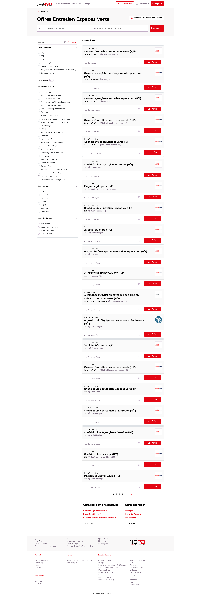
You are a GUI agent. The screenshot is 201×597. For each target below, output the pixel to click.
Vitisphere (134, 580)
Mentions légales (73, 544)
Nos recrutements (74, 539)
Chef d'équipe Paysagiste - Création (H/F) (108, 432)
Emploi (44, 11)
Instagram (104, 544)
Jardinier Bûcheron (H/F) (98, 229)
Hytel (37, 565)
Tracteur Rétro (135, 572)
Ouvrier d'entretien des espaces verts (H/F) (110, 51)
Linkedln (103, 541)
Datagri (101, 563)
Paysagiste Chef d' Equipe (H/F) (103, 475)
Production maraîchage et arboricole (98, 517)
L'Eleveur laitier (104, 570)
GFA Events (39, 568)
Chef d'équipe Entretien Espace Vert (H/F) (109, 208)
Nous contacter (41, 544)
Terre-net (133, 565)
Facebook (104, 539)
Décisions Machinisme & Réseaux (112, 565)
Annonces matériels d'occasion (79, 560)
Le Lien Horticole (105, 575)
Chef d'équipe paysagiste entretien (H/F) (108, 164)
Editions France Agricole (108, 568)
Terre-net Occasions (138, 568)
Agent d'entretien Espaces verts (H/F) (106, 141)
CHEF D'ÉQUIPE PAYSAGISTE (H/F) (104, 273)
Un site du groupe (137, 539)
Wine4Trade (134, 585)
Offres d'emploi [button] (61, 4)
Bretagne (129, 511)
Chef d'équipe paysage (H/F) (101, 454)
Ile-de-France (131, 517)
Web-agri (133, 582)
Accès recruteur (124, 4)
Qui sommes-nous (42, 539)
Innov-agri (39, 581)
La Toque (133, 570)
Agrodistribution (104, 560)
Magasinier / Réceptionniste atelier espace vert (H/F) (115, 251)
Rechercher (156, 28)
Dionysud (38, 583)
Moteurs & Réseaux (138, 560)
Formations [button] (77, 4)
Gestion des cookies (75, 541)
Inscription (157, 4)
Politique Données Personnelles (80, 546)
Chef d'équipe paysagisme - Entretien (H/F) (110, 410)
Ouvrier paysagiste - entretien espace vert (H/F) (112, 98)
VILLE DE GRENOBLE (92, 317)
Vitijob (132, 577)
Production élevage (91, 514)
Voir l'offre (152, 62)
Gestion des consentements (46, 546)
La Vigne (133, 575)
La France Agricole (105, 572)
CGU (37, 541)
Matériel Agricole (105, 577)
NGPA (132, 563)
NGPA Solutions (41, 560)
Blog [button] (87, 4)
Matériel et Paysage (106, 580)
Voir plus (89, 523)
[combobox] (121, 28)
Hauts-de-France (132, 514)
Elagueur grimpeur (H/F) (98, 186)
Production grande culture (94, 511)
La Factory (39, 563)
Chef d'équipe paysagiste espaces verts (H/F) (111, 388)
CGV (42, 541)
